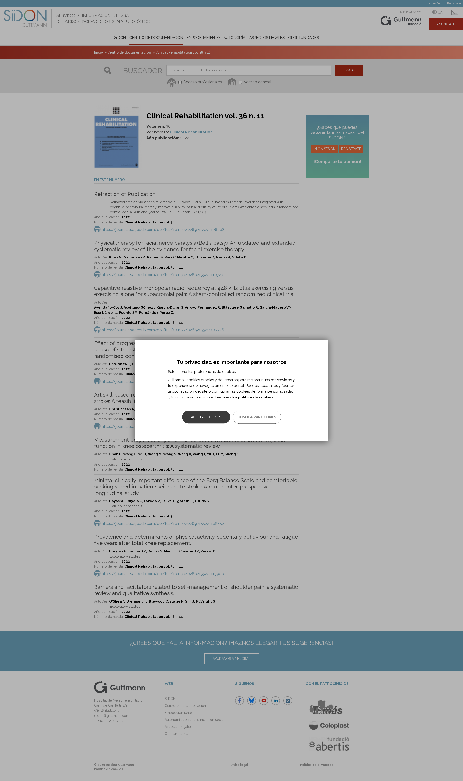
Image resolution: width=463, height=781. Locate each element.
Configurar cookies (257, 417)
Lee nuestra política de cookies (244, 397)
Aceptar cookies (206, 417)
